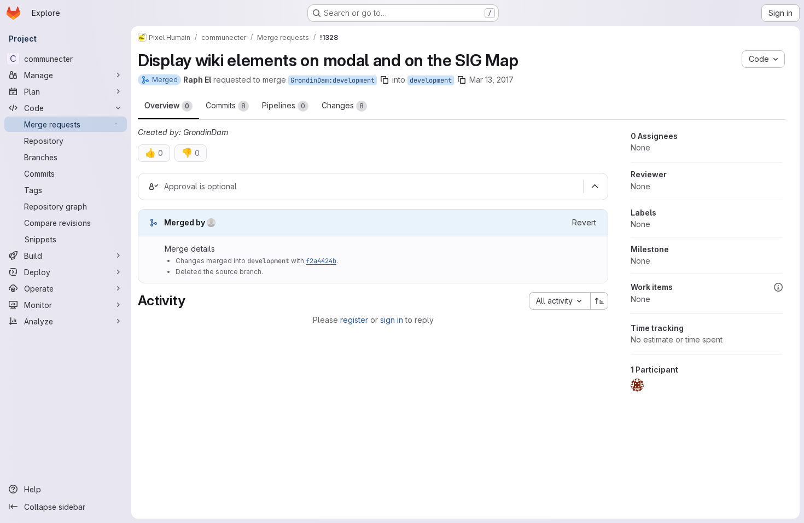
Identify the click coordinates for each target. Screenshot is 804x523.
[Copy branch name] (384, 79)
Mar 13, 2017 (491, 79)
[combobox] (559, 301)
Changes (343, 105)
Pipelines (283, 105)
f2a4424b (321, 261)
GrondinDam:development (332, 80)
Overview (166, 105)
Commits (226, 105)
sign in (391, 319)
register (354, 319)
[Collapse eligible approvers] (594, 186)
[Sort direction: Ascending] (599, 301)
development (431, 80)
